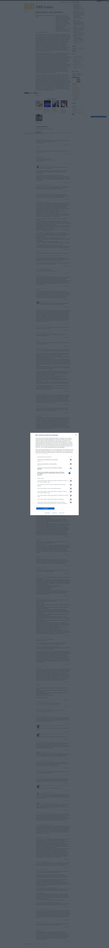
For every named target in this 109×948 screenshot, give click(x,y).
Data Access (54, 512)
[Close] (76, 435)
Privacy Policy (61, 512)
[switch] (70, 460)
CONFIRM (45, 508)
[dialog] (54, 474)
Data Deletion (47, 512)
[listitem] (54, 457)
